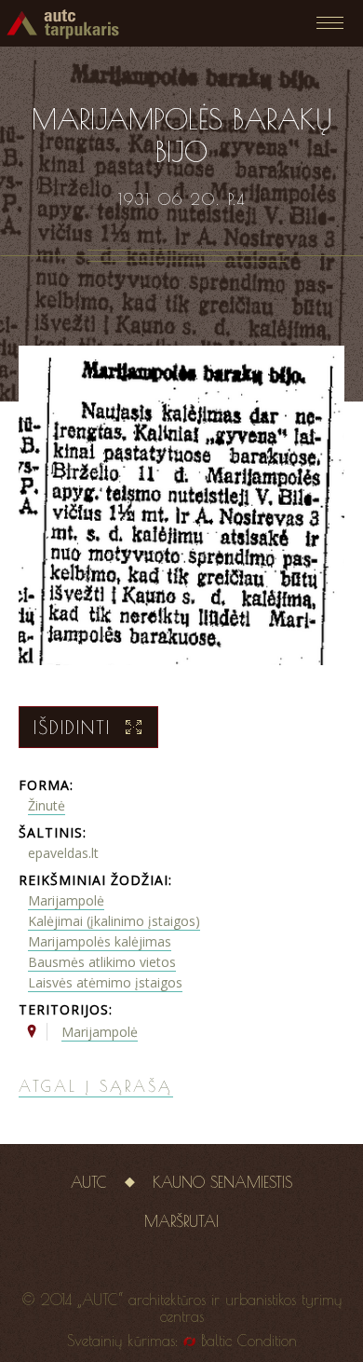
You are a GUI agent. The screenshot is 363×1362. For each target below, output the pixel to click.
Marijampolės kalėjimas (99, 941)
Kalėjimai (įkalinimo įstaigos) (114, 921)
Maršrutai (181, 1221)
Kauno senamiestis (222, 1182)
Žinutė (46, 805)
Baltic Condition (249, 1340)
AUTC (89, 1182)
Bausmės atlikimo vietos (102, 962)
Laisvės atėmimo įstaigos (105, 982)
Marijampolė (66, 900)
